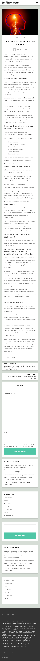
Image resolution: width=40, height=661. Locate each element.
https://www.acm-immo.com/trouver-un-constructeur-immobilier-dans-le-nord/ (17, 642)
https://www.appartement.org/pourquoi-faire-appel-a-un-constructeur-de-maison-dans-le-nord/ (18, 632)
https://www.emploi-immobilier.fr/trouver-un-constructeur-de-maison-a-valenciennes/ (19, 636)
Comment (7, 397)
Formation (7, 506)
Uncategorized (9, 515)
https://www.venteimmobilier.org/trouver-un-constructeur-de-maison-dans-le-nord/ (18, 639)
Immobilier (8, 509)
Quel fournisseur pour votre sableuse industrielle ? (17, 483)
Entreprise (7, 503)
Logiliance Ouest (10, 2)
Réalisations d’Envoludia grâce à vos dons (19, 475)
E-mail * (6, 432)
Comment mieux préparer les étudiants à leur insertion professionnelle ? (18, 466)
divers (13, 357)
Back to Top (5, 657)
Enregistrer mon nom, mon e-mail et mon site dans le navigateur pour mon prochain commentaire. (20, 445)
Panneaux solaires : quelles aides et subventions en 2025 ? (16, 471)
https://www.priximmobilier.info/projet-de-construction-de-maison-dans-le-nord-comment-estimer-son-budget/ (19, 628)
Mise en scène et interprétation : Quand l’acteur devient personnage (18, 478)
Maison (6, 512)
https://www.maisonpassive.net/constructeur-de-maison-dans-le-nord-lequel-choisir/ (20, 645)
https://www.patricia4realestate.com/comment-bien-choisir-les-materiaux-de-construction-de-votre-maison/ (19, 623)
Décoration (8, 498)
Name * (6, 422)
